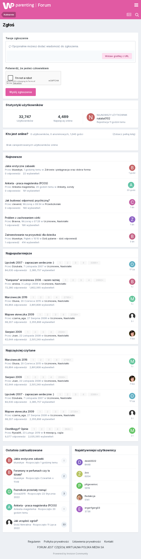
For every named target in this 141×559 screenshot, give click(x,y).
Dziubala (17, 266)
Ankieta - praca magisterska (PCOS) (26, 183)
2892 (99, 280)
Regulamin (34, 541)
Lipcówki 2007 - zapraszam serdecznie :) (30, 262)
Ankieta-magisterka (23, 186)
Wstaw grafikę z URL (117, 56)
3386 (94, 262)
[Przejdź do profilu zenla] (132, 219)
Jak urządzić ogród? (26, 520)
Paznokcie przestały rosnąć (30, 489)
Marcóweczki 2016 (16, 297)
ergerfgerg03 (92, 507)
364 (67, 429)
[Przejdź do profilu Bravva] (132, 236)
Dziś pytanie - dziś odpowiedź (59, 238)
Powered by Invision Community (70, 553)
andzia (16, 283)
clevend (16, 204)
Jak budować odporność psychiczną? (27, 200)
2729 (73, 314)
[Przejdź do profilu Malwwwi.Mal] (132, 299)
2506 (61, 332)
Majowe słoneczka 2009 (20, 314)
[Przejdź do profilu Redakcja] (79, 497)
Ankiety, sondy (65, 186)
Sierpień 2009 (14, 331)
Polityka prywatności (56, 541)
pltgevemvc (91, 484)
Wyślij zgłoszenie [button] (20, 92)
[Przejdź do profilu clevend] (132, 202)
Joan (15, 335)
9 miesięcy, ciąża (53, 432)
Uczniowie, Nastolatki (56, 221)
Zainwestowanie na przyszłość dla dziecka (30, 234)
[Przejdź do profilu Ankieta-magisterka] (131, 185)
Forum (44, 5)
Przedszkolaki (53, 204)
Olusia (15, 300)
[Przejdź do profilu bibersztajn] (132, 282)
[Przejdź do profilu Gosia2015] (9, 491)
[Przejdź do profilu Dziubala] (132, 333)
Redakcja (90, 496)
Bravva (16, 221)
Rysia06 (16, 432)
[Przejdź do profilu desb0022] (79, 462)
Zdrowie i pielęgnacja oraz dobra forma (68, 169)
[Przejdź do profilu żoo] (79, 474)
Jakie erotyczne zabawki (20, 166)
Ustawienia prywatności (86, 541)
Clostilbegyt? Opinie (17, 428)
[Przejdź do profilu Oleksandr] (132, 264)
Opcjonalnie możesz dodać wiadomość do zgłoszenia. (45, 46)
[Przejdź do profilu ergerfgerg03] (79, 509)
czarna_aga (19, 318)
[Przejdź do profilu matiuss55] (132, 430)
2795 (67, 297)
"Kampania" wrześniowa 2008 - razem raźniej (32, 280)
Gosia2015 (20, 493)
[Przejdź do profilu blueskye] (132, 168)
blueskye (17, 169)
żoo (87, 472)
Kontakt (108, 541)
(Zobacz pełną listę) (124, 134)
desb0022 (90, 460)
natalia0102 (103, 118)
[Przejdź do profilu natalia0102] (91, 117)
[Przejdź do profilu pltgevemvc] (79, 486)
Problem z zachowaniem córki (22, 217)
